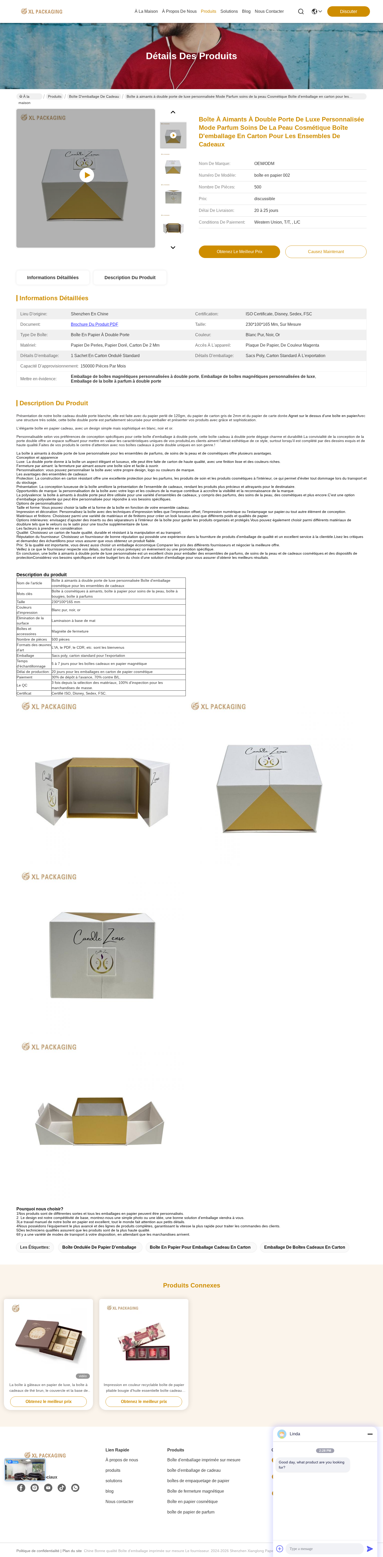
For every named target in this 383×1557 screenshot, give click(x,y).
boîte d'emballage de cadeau (94, 96)
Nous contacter (119, 1501)
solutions (229, 11)
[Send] (370, 1548)
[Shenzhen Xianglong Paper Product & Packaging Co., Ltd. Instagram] (34, 1488)
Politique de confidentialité (37, 1551)
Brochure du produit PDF (94, 324)
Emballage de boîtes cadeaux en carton (304, 1247)
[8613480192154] (75, 1488)
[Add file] (279, 1548)
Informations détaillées (53, 277)
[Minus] (370, 1434)
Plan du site (72, 1551)
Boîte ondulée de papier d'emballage (99, 1247)
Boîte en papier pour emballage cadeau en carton (200, 1247)
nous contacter (269, 11)
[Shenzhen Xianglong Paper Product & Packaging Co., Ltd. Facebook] (21, 1488)
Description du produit (130, 277)
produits (208, 11)
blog (246, 11)
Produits (54, 96)
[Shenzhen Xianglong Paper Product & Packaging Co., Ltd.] (41, 11)
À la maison (146, 11)
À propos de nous (179, 11)
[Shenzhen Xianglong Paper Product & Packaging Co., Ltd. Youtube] (48, 1488)
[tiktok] (61, 1488)
